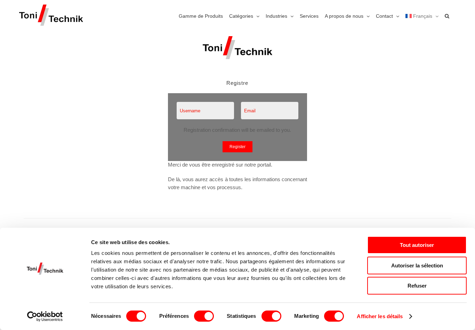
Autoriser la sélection (417, 265)
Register (237, 146)
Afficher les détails (380, 316)
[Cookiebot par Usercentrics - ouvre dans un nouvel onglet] (45, 316)
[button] (447, 15)
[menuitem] (421, 15)
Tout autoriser (417, 245)
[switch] (204, 316)
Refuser (417, 286)
